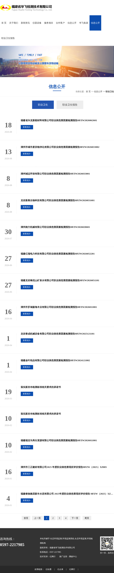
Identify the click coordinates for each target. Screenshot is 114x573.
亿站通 (48, 569)
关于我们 (13, 23)
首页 (26, 518)
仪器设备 (37, 23)
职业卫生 (43, 104)
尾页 (87, 518)
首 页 (3, 23)
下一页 (75, 518)
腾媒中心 (73, 556)
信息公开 (72, 23)
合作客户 (60, 23)
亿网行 (52, 556)
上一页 (37, 518)
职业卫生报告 (8, 38)
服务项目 (48, 23)
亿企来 (60, 569)
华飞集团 (83, 23)
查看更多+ (27, 127)
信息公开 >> (100, 91)
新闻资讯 (25, 23)
